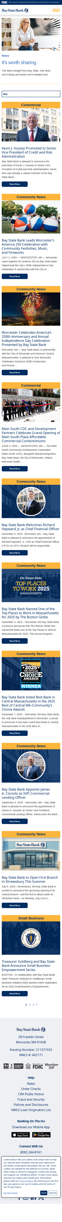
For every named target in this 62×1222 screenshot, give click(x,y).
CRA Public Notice (31, 1094)
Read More (15, 184)
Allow (43, 1192)
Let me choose (10, 1192)
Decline (53, 1192)
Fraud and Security (30, 1099)
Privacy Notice (26, 1181)
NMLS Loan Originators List (31, 1110)
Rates (31, 1083)
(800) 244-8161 (31, 1152)
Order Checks (31, 1088)
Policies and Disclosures (31, 1104)
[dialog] (31, 1177)
